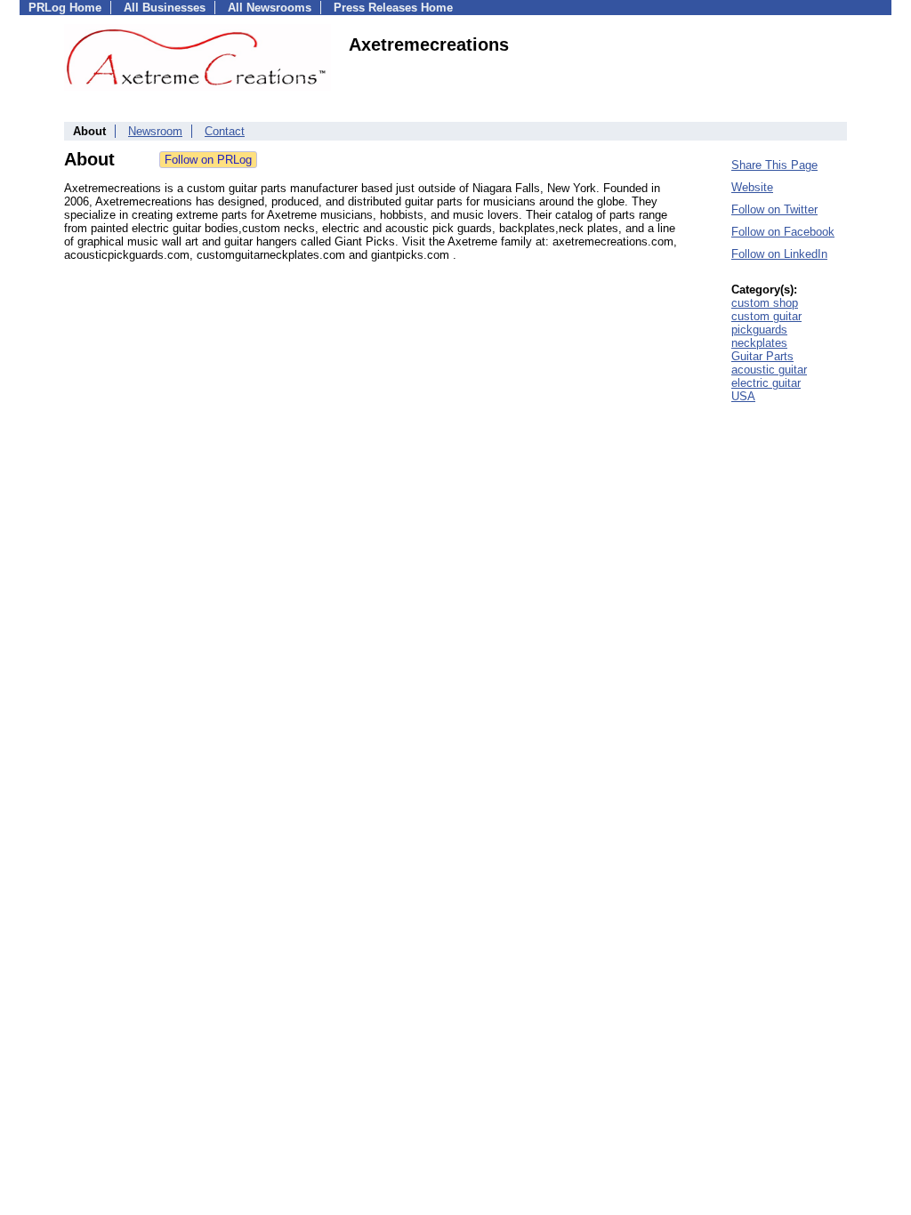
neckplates (759, 343)
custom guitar (766, 316)
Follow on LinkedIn (779, 254)
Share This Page (774, 165)
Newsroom (155, 131)
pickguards (759, 329)
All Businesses (165, 7)
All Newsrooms (269, 7)
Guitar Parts (762, 356)
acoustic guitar (769, 369)
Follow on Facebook (782, 231)
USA (743, 396)
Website (752, 187)
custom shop (764, 303)
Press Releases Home (393, 7)
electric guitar (766, 383)
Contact (225, 131)
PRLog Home (64, 7)
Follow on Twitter (774, 209)
